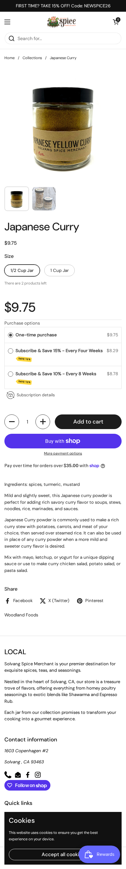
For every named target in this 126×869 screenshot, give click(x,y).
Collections (32, 57)
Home (9, 57)
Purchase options (22, 323)
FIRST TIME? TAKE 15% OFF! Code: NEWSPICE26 (63, 6)
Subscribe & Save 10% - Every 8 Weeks (57, 377)
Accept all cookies (63, 854)
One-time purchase (36, 335)
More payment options (63, 453)
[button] (116, 22)
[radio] (10, 335)
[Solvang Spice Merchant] (61, 22)
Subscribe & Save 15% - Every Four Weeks (60, 354)
